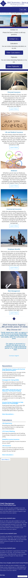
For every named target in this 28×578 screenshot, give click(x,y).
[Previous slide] (1, 22)
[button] (23, 9)
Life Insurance (6, 445)
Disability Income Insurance (10, 439)
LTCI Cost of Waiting (8, 431)
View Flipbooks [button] (13, 66)
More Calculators (8, 455)
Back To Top (22, 576)
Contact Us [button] (13, 39)
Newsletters (7, 366)
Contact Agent (14, 356)
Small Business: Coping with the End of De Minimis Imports (13, 369)
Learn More (14, 109)
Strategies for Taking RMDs (10, 380)
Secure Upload (4, 13)
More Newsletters (8, 414)
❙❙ (16, 24)
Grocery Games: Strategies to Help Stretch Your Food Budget (12, 403)
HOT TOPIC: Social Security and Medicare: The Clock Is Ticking (11, 390)
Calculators (7, 420)
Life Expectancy (7, 423)
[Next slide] (26, 22)
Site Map (2, 575)
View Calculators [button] (13, 53)
